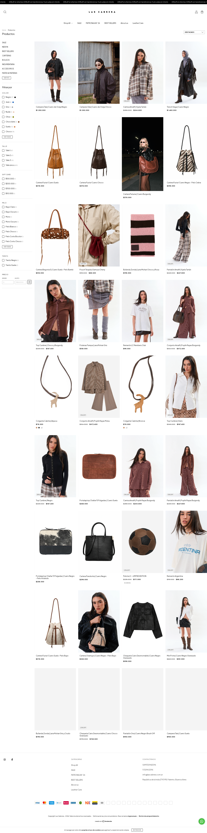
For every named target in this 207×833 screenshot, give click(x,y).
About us (124, 23)
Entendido (137, 830)
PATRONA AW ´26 (93, 23)
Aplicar (29, 282)
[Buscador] (5, 12)
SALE (79, 23)
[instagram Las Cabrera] (4, 759)
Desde (4, 278)
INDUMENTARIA (8, 64)
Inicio (4, 30)
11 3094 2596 (148, 770)
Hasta (17, 278)
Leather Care (138, 23)
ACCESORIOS (8, 69)
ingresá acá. (132, 816)
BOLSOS (6, 60)
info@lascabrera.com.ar (153, 775)
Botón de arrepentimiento (149, 816)
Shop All (67, 23)
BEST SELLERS (110, 23)
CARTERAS (6, 56)
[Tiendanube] (103, 822)
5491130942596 (149, 765)
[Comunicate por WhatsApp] (202, 821)
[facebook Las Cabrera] (12, 759)
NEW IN (5, 47)
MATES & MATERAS (9, 73)
